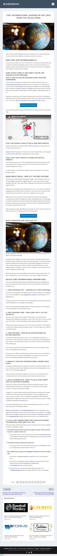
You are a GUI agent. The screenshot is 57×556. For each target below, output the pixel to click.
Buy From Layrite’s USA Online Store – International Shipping (39, 516)
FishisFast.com (27, 463)
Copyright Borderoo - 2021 (10, 548)
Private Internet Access (44, 434)
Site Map (36, 548)
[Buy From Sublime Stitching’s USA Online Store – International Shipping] (41, 527)
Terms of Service (22, 548)
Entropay (43, 445)
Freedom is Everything (45, 548)
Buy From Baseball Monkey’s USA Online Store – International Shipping (15, 516)
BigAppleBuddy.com (16, 470)
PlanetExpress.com (17, 465)
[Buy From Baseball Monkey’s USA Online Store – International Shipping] (16, 507)
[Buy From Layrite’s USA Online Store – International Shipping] (41, 507)
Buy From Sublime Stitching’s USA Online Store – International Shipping (40, 536)
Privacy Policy (30, 548)
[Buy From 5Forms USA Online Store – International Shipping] (16, 527)
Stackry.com (35, 463)
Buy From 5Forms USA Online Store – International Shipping (14, 536)
